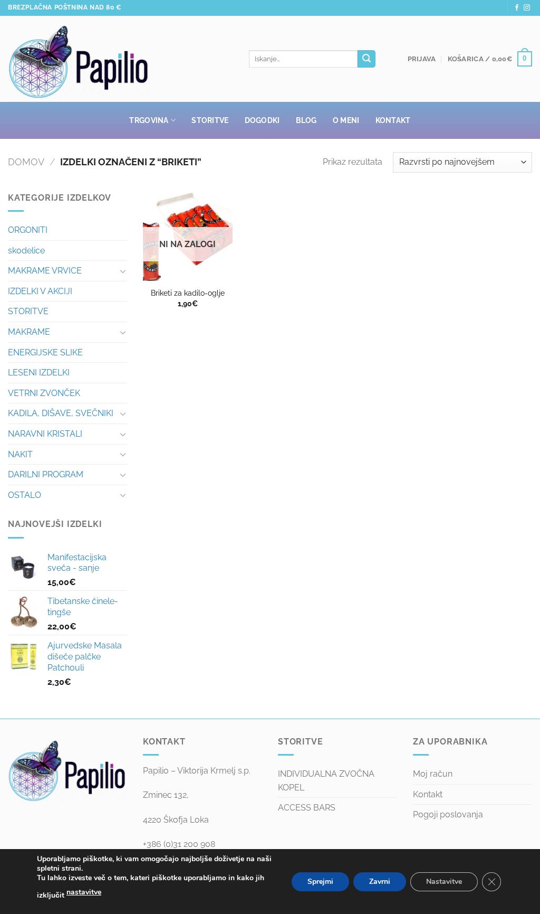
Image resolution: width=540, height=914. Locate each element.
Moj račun (432, 774)
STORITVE (28, 311)
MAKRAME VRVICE (45, 271)
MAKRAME (29, 332)
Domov (26, 161)
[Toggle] (123, 271)
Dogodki (262, 120)
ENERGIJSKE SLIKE (45, 352)
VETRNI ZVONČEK (44, 393)
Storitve (209, 120)
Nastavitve (444, 882)
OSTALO (24, 495)
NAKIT (20, 454)
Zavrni (379, 882)
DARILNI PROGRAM (45, 474)
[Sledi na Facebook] (517, 8)
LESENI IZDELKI (39, 373)
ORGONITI (27, 230)
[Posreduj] (366, 59)
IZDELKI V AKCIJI (40, 291)
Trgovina (148, 120)
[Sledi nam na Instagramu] (527, 8)
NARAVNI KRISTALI (45, 434)
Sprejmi (320, 882)
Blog (306, 120)
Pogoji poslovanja (448, 814)
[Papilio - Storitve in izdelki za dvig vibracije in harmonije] (120, 59)
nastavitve (83, 892)
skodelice (26, 251)
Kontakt (393, 120)
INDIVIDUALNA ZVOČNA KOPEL (326, 781)
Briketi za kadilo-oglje (188, 292)
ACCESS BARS (306, 808)
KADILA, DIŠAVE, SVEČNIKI (60, 413)
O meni (346, 120)
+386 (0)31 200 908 (179, 844)
